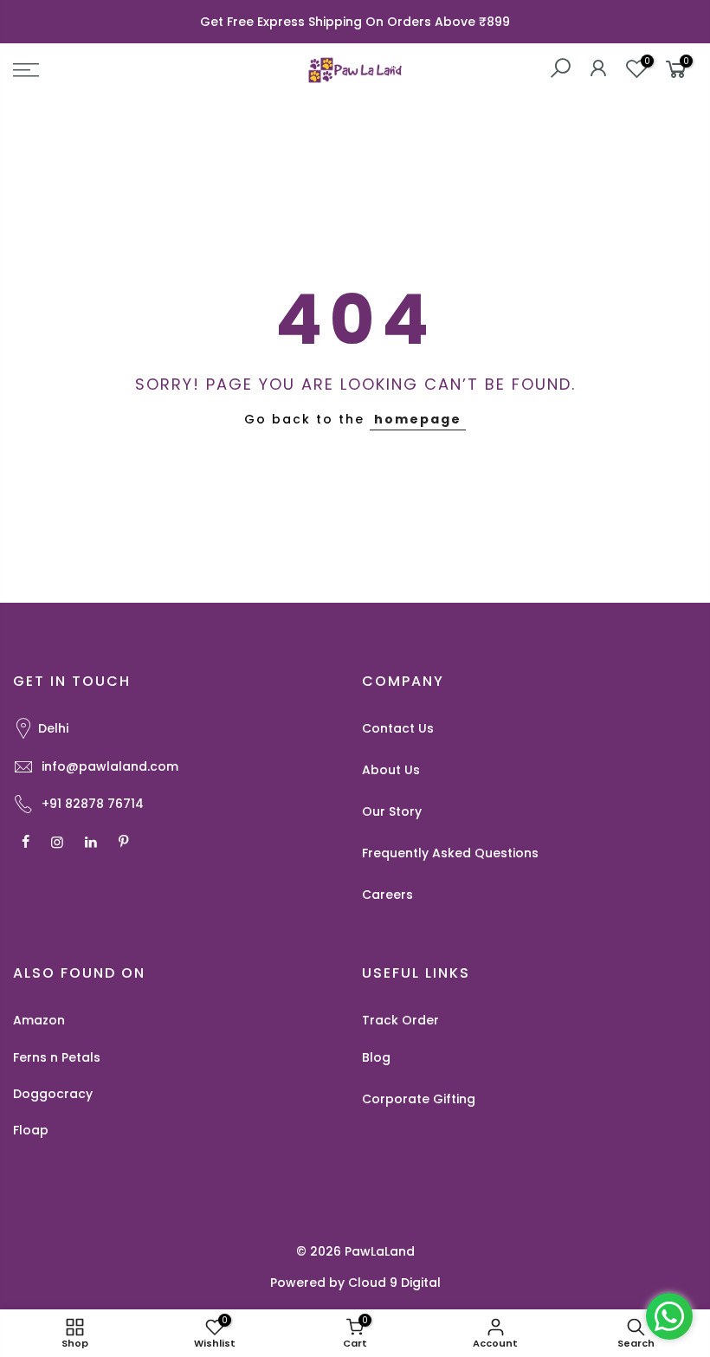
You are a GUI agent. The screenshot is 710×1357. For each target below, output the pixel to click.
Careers (387, 894)
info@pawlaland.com (110, 766)
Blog (376, 1057)
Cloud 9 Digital (394, 1282)
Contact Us (398, 728)
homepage (418, 419)
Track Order (400, 1020)
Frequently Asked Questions (450, 853)
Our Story (392, 811)
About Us (391, 770)
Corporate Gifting (418, 1099)
